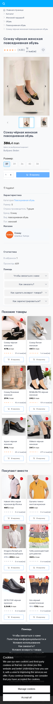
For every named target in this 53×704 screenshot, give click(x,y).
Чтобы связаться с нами (26, 276)
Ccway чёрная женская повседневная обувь (14, 345)
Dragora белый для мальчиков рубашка (13, 552)
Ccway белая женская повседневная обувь (39, 345)
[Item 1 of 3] (26, 86)
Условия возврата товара (26, 649)
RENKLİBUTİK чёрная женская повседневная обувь (39, 395)
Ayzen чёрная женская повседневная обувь (14, 444)
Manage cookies (26, 689)
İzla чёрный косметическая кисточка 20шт (36, 603)
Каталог (10, 14)
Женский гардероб (15, 18)
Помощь (8, 269)
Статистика (10, 252)
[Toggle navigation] (4, 4)
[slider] (10, 50)
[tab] (26, 276)
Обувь (9, 21)
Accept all (26, 697)
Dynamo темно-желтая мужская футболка (37, 504)
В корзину (34, 175)
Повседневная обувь (16, 25)
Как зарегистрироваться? (26, 301)
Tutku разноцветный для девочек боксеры (39, 554)
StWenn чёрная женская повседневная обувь (39, 444)
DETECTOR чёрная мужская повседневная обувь (14, 603)
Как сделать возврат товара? (26, 292)
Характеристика (12, 195)
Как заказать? (26, 284)
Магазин (8, 226)
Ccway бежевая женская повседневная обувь (14, 395)
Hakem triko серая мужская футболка (13, 502)
